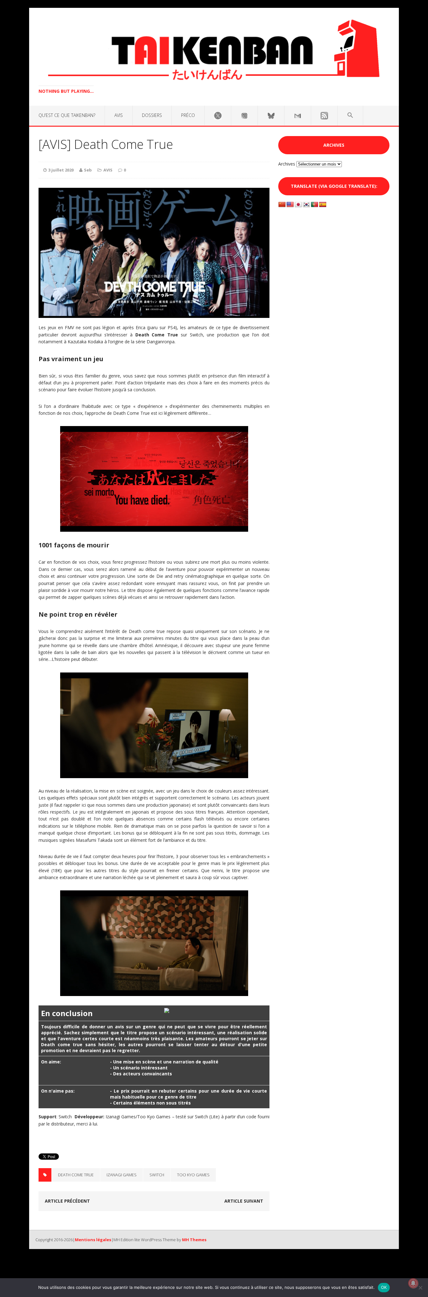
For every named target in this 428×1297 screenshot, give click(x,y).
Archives (286, 164)
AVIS (118, 115)
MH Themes (194, 1239)
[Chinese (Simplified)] (282, 205)
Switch (156, 1175)
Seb (88, 170)
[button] (350, 115)
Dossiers (152, 115)
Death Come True (76, 1175)
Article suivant (243, 1201)
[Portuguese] (314, 205)
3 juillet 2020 (61, 170)
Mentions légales (93, 1239)
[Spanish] (322, 205)
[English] (290, 205)
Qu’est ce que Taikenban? (67, 115)
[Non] (420, 1287)
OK (384, 1287)
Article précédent (67, 1201)
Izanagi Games (122, 1175)
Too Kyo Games (193, 1175)
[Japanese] (298, 205)
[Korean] (306, 205)
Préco (188, 115)
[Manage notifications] (413, 1283)
